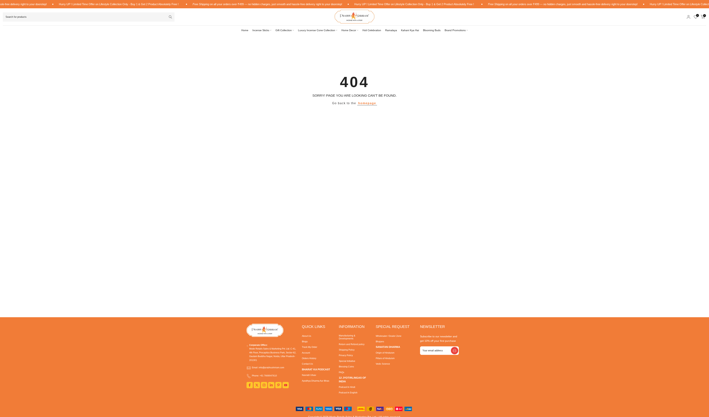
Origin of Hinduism (385, 353)
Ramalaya (391, 30)
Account (306, 353)
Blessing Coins (346, 366)
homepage (367, 103)
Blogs (305, 341)
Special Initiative (347, 361)
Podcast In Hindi (347, 387)
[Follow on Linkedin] (271, 385)
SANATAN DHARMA (388, 346)
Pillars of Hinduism (385, 358)
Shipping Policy (346, 350)
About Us (306, 336)
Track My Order (309, 347)
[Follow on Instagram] (264, 385)
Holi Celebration (371, 30)
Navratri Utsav (309, 375)
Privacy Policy (346, 355)
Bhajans (380, 341)
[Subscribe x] (454, 350)
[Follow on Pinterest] (278, 385)
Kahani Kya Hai (410, 30)
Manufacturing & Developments (347, 337)
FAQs (341, 372)
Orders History (309, 358)
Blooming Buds (432, 30)
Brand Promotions (455, 30)
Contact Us (307, 364)
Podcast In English (348, 392)
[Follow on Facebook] (249, 385)
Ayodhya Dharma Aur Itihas (315, 381)
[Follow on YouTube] (285, 385)
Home (244, 30)
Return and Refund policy (351, 344)
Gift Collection (283, 30)
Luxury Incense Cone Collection (316, 30)
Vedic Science (383, 364)
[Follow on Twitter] (257, 385)
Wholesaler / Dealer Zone (388, 336)
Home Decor (348, 30)
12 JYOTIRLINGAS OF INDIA (352, 379)
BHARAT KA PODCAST (316, 369)
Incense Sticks (260, 30)
